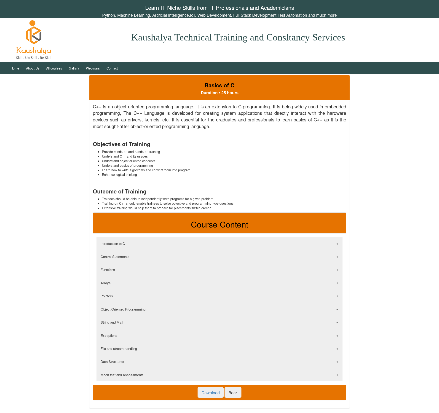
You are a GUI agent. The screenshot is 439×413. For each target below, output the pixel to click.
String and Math (112, 322)
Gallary (74, 68)
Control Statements (115, 256)
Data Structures (112, 361)
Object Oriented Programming (123, 309)
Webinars (93, 68)
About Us (32, 68)
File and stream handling (119, 348)
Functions (108, 269)
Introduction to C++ (115, 243)
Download (210, 392)
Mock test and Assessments (122, 374)
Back (233, 392)
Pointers (107, 295)
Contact (112, 68)
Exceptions (109, 335)
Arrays (106, 282)
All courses (54, 68)
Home (15, 68)
